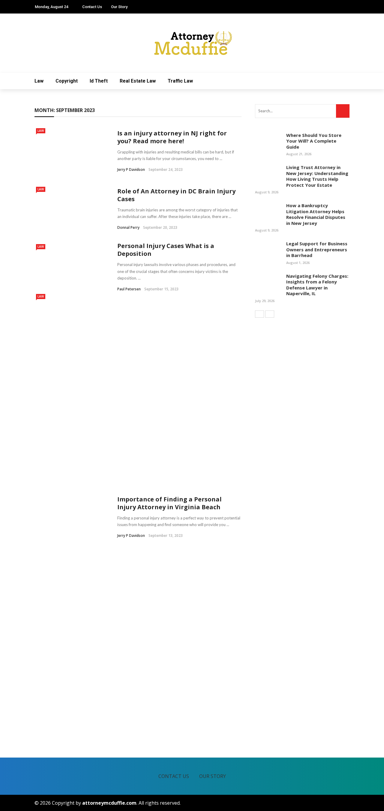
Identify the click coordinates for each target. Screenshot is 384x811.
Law (39, 81)
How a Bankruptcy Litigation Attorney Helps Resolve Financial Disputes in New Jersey (315, 214)
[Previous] (259, 314)
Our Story (119, 7)
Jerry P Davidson (131, 169)
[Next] (269, 314)
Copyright (67, 81)
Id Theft (99, 81)
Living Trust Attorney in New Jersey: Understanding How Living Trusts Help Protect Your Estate (317, 176)
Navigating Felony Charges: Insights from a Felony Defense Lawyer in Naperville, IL (317, 285)
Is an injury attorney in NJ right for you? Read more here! (172, 137)
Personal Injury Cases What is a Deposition (165, 250)
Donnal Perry (128, 227)
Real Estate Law (138, 81)
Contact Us (92, 7)
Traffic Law (180, 81)
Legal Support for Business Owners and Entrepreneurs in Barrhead (316, 249)
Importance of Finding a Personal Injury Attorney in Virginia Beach (169, 503)
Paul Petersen (129, 289)
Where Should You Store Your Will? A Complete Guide (313, 141)
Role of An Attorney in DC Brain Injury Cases (176, 195)
